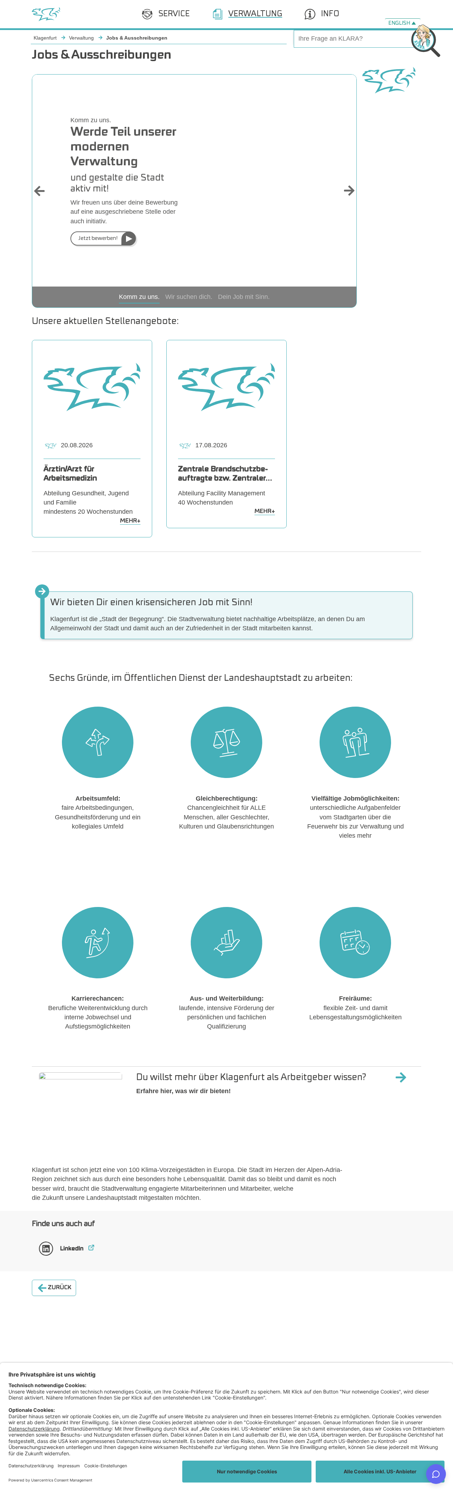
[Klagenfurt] (46, 14)
